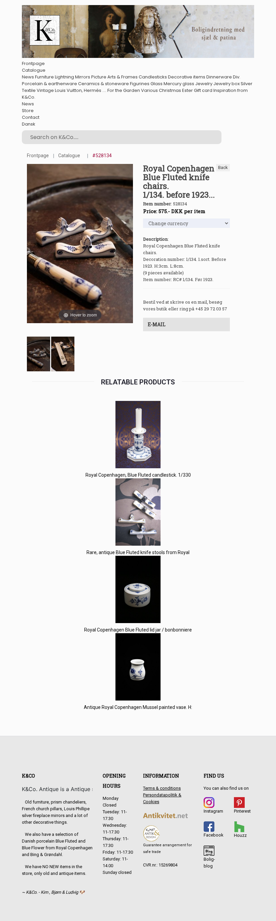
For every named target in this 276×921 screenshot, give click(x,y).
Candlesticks (153, 77)
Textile (29, 90)
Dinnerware (219, 77)
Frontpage (33, 63)
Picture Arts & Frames (114, 77)
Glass (156, 83)
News (28, 77)
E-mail (157, 324)
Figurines (139, 83)
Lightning (64, 77)
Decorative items (186, 77)
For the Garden (123, 90)
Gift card (203, 90)
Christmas (170, 90)
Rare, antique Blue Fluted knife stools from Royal (138, 552)
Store (28, 110)
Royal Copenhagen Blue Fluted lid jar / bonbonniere (138, 630)
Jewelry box (226, 83)
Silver (246, 83)
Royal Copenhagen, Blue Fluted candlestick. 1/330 (138, 475)
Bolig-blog (209, 862)
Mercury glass (179, 83)
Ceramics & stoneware (103, 83)
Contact (30, 117)
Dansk (28, 124)
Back (223, 167)
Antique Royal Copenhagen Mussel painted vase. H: (138, 707)
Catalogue (33, 70)
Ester (187, 90)
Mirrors (82, 77)
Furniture (44, 77)
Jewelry (203, 83)
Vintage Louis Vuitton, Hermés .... (71, 90)
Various (149, 90)
